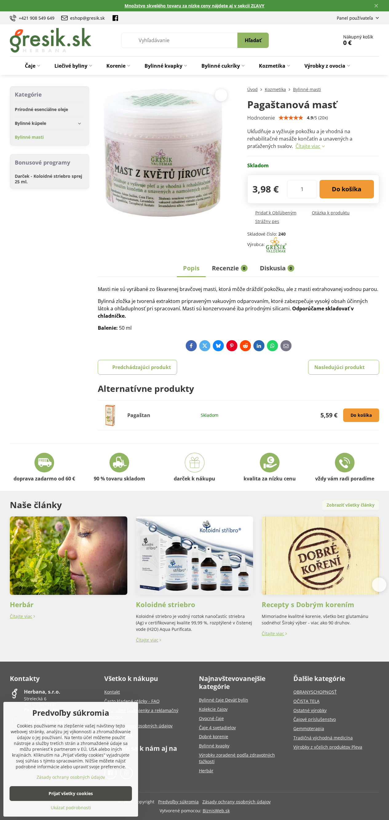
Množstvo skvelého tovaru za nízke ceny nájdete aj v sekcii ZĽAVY (194, 6)
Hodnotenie (261, 117)
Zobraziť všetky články (351, 505)
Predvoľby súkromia (178, 802)
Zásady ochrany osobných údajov (236, 802)
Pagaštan (138, 415)
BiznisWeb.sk (216, 811)
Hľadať (253, 40)
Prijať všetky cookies (71, 793)
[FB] (115, 17)
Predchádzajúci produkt (141, 367)
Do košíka (346, 189)
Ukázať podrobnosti (71, 807)
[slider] (291, 117)
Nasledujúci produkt (339, 367)
